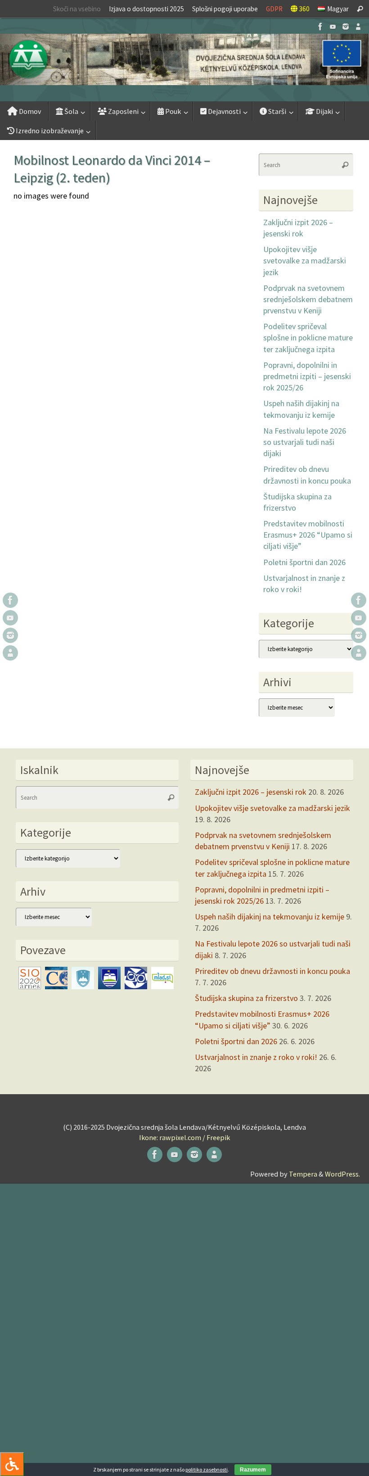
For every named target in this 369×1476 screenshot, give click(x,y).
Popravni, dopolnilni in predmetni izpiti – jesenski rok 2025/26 (307, 376)
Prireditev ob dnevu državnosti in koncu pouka (272, 971)
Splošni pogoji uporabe (225, 9)
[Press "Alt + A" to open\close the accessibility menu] (12, 1464)
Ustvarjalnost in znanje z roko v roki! (256, 1057)
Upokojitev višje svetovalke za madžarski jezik (304, 260)
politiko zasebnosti (206, 1469)
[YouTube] (333, 26)
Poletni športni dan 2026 (304, 562)
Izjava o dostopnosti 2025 (146, 9)
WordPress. (342, 1173)
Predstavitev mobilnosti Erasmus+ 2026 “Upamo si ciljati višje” (307, 534)
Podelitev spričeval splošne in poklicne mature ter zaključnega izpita (308, 337)
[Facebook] (320, 26)
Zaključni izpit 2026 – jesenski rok (250, 792)
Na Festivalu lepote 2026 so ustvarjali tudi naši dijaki (304, 442)
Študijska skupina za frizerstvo (246, 998)
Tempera (303, 1173)
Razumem (253, 1470)
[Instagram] (345, 26)
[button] (184, 59)
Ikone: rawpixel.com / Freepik (184, 1137)
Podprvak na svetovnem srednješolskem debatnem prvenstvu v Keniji (308, 299)
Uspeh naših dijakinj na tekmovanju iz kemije (269, 916)
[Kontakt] (358, 26)
